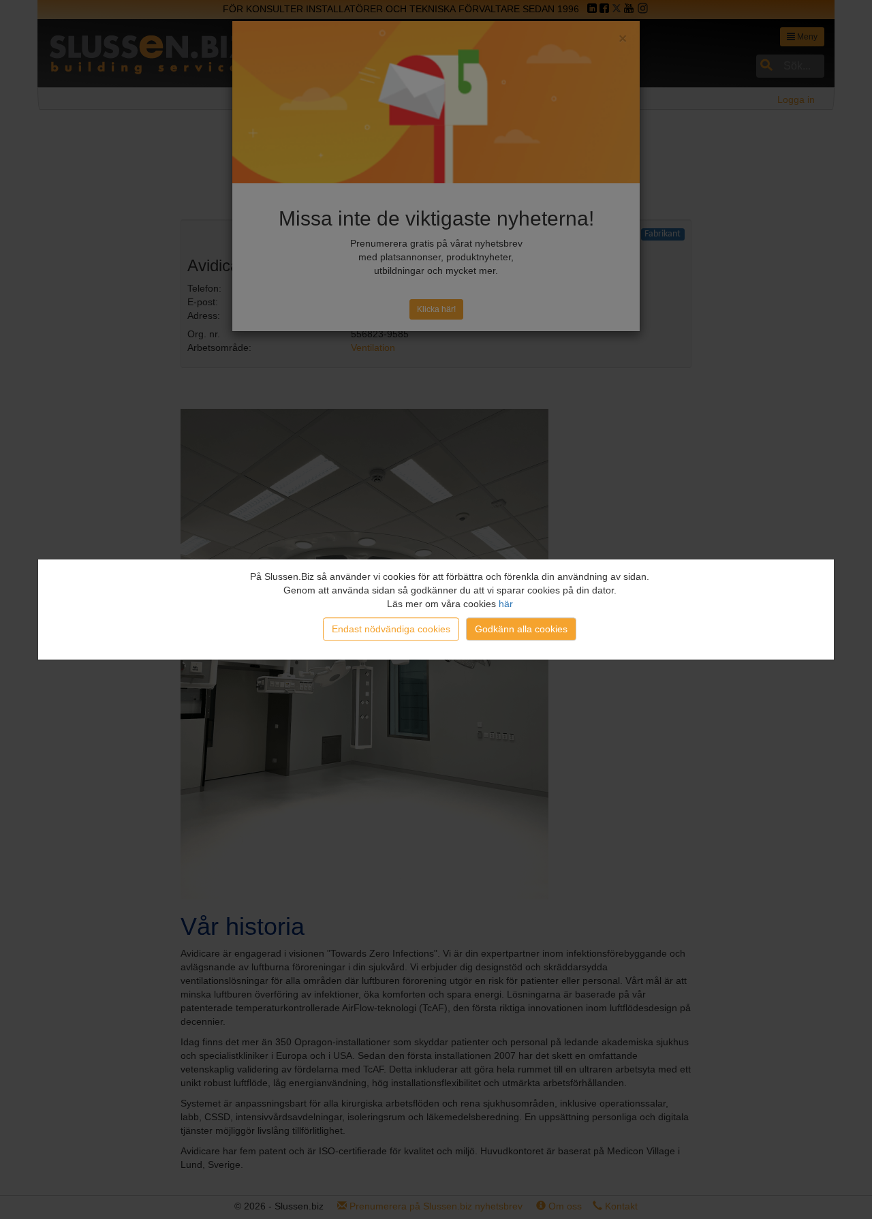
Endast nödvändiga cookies (391, 628)
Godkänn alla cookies (521, 628)
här (506, 603)
